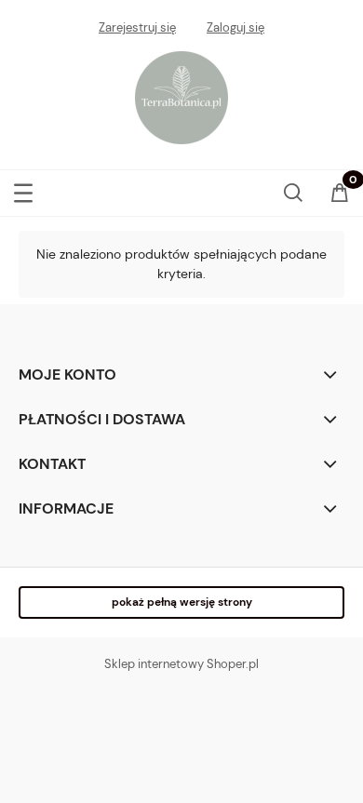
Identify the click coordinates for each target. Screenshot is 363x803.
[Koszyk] (339, 193)
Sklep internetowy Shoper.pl (181, 664)
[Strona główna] (181, 95)
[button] (23, 188)
